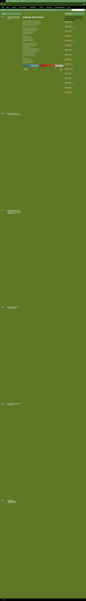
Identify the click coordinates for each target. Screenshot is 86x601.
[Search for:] (78, 9)
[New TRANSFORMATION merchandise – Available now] (4, 160)
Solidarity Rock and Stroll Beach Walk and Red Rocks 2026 (14, 18)
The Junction (71, 88)
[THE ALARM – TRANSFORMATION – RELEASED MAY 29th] (4, 547)
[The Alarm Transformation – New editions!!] (4, 450)
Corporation (71, 36)
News (7, 7)
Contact (41, 7)
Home (2, 7)
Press (22, 1)
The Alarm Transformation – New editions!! (14, 404)
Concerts (14, 7)
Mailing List (49, 7)
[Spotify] (85, 1)
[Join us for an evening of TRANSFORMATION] (4, 353)
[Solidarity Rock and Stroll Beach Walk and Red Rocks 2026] (4, 63)
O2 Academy (73, 41)
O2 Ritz (71, 60)
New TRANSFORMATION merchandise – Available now (14, 114)
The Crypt (72, 22)
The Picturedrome (72, 27)
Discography (33, 7)
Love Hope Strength (15, 1)
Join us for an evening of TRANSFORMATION (13, 307)
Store (68, 7)
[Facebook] (80, 1)
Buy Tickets (67, 23)
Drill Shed (70, 50)
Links (8, 1)
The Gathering (22, 7)
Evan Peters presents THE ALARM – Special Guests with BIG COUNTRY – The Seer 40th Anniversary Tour (14, 212)
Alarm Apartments (60, 7)
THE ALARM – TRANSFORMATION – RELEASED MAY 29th (12, 501)
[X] (82, 1)
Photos (2, 1)
